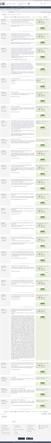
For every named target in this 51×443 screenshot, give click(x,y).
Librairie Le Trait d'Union (39, 309)
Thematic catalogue (9, 9)
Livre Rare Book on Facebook (44, 427)
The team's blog (29, 427)
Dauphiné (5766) (4, 12)
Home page (12, 7)
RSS (46, 12)
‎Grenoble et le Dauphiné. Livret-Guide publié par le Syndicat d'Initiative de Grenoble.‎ (21, 151)
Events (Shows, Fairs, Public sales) (5, 430)
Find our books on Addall (5, 433)
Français (27, 441)
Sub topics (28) (11, 12)
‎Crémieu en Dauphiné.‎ (15, 106)
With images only (13, 14)
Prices (16, 430)
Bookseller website (17, 427)
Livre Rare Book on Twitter (44, 425)
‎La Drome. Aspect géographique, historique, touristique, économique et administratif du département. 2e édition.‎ (22, 252)
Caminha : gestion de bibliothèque (18, 429)
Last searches (3, 414)
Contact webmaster (30, 428)
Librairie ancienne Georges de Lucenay (42, 121)
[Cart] (41, 3)
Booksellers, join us (17, 425)
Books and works (19, 7)
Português (24, 441)
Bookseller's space (47, 0)
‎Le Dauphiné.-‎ (14, 377)
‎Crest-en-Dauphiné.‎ (15, 92)
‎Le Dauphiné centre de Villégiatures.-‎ (18, 388)
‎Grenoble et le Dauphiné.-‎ (16, 139)
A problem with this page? (31, 429)
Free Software (17, 433)
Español (20, 441)
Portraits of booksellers (5, 428)
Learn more (35, 442)
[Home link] (7, 3)
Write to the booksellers (38, 0)
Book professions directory (35, 7)
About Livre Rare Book (30, 425)
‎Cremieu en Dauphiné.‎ (15, 78)
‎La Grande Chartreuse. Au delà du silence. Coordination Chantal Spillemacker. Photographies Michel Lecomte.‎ (22, 281)
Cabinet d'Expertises (39, 63)
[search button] (29, 3)
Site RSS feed (42, 428)
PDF (43, 12)
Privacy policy (29, 431)
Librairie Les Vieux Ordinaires (40, 139)
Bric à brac (16, 432)
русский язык (32, 441)
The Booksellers (26, 7)
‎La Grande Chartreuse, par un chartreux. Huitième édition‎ (23, 294)
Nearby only (19, 14)
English (17, 441)
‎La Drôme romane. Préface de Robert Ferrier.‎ (20, 266)
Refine (49, 14)
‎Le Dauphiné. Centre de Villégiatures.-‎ (18, 400)
